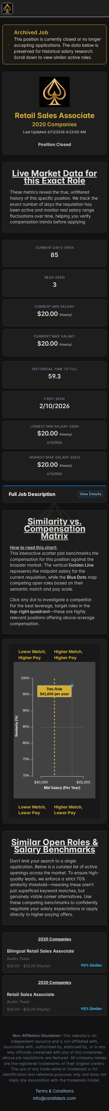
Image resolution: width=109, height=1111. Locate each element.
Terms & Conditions (54, 1090)
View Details (90, 494)
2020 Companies (54, 124)
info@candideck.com (54, 1098)
